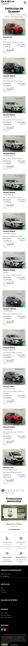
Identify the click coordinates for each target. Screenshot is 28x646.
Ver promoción (14, 526)
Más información (6, 642)
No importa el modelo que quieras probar (21, 547)
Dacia (2, 588)
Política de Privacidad (6, 617)
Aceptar (4, 644)
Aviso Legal (4, 613)
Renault (3, 590)
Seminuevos (4, 592)
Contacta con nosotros (11, 570)
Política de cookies (5, 615)
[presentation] (3, 517)
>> (12, 493)
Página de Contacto (6, 574)
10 (6, 493)
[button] (9, 529)
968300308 (6, 576)
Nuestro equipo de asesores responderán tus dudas (7, 546)
